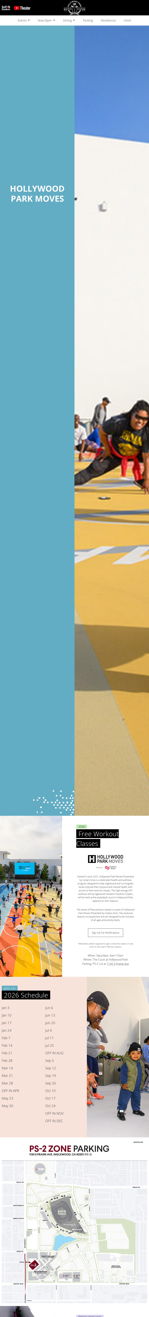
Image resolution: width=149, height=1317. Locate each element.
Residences (108, 20)
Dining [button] (67, 20)
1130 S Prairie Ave (118, 964)
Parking (88, 20)
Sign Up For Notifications (105, 932)
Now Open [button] (45, 20)
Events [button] (22, 20)
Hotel (127, 20)
